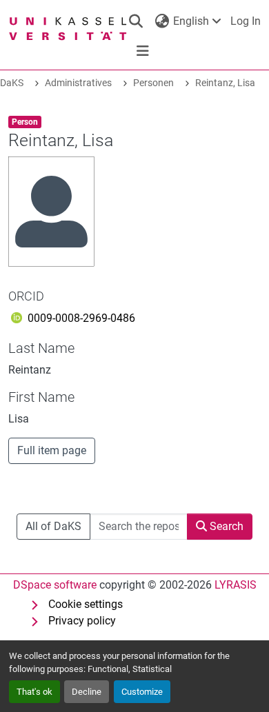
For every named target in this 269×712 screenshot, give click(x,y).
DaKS (11, 83)
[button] (135, 21)
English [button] (191, 21)
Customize (142, 691)
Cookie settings (85, 604)
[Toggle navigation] (142, 51)
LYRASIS (236, 584)
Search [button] (225, 526)
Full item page (51, 450)
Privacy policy (82, 620)
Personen (153, 83)
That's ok (34, 691)
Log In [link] (245, 21)
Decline (86, 691)
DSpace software (55, 584)
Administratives (78, 83)
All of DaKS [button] (53, 526)
